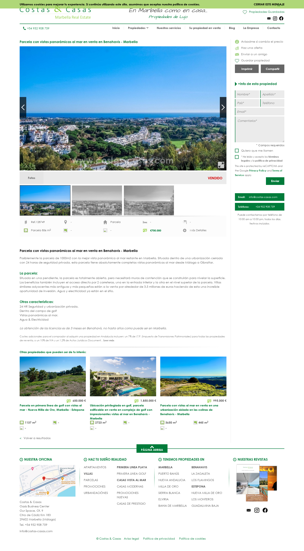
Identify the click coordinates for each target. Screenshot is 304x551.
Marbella (165, 467)
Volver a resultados (36, 438)
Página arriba (152, 450)
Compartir (272, 69)
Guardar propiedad (255, 60)
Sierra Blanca (169, 493)
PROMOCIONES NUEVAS (128, 495)
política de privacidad (268, 160)
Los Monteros (202, 499)
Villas (88, 473)
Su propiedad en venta (205, 28)
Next (223, 107)
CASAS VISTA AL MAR (131, 480)
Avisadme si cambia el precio (262, 41)
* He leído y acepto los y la (261, 158)
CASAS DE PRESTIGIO (131, 503)
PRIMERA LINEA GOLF (131, 474)
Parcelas (91, 480)
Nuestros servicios (169, 28)
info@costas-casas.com (36, 531)
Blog (232, 28)
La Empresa (251, 28)
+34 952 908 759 (38, 28)
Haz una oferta (251, 48)
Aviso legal (131, 538)
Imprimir (246, 69)
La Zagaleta (200, 474)
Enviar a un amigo (254, 54)
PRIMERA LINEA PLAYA (132, 467)
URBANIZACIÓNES (96, 493)
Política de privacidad (159, 538)
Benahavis (199, 467)
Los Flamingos (202, 480)
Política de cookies (192, 538)
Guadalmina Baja (205, 506)
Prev (23, 107)
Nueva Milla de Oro (206, 493)
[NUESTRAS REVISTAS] (257, 483)
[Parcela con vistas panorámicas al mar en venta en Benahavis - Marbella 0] (123, 108)
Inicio (116, 28)
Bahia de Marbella (172, 506)
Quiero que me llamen (257, 150)
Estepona (198, 486)
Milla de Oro (168, 486)
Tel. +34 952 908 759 (33, 525)
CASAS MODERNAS (130, 486)
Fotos (31, 178)
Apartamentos (95, 467)
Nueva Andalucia (171, 480)
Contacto (273, 28)
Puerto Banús (168, 474)
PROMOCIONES (94, 486)
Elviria (163, 499)
